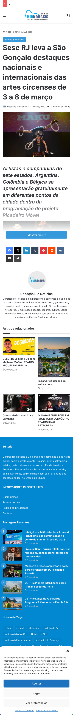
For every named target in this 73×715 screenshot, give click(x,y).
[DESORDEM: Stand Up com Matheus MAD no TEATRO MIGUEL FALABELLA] (19, 346)
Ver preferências (36, 703)
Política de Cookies (24, 710)
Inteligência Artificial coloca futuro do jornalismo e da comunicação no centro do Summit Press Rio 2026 (47, 536)
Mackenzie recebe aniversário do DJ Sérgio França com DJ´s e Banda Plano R (47, 569)
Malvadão (34, 628)
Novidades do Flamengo (47, 640)
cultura (8, 628)
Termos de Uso (11, 502)
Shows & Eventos (22, 31)
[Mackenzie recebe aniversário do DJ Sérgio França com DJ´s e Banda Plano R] (12, 570)
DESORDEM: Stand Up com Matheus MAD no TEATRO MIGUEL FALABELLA (19, 362)
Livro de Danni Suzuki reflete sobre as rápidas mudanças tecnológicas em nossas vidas (47, 552)
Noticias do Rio (38, 634)
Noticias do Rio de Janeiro (17, 640)
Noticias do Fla (51, 628)
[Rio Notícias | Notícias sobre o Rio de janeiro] (36, 15)
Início (8, 31)
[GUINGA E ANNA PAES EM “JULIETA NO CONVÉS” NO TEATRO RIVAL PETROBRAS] (54, 403)
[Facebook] (9, 250)
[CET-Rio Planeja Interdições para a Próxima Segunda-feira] (12, 587)
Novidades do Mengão (16, 646)
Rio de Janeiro (47, 646)
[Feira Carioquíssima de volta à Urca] (54, 357)
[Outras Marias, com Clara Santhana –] (19, 403)
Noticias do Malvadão (15, 634)
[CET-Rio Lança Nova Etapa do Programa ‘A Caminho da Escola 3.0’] (12, 603)
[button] (67, 651)
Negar (36, 693)
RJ (60, 646)
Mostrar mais (35, 234)
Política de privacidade (47, 710)
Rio (33, 646)
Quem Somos (10, 496)
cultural (20, 628)
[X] (17, 250)
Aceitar (36, 683)
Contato (7, 513)
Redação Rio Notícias (18, 106)
